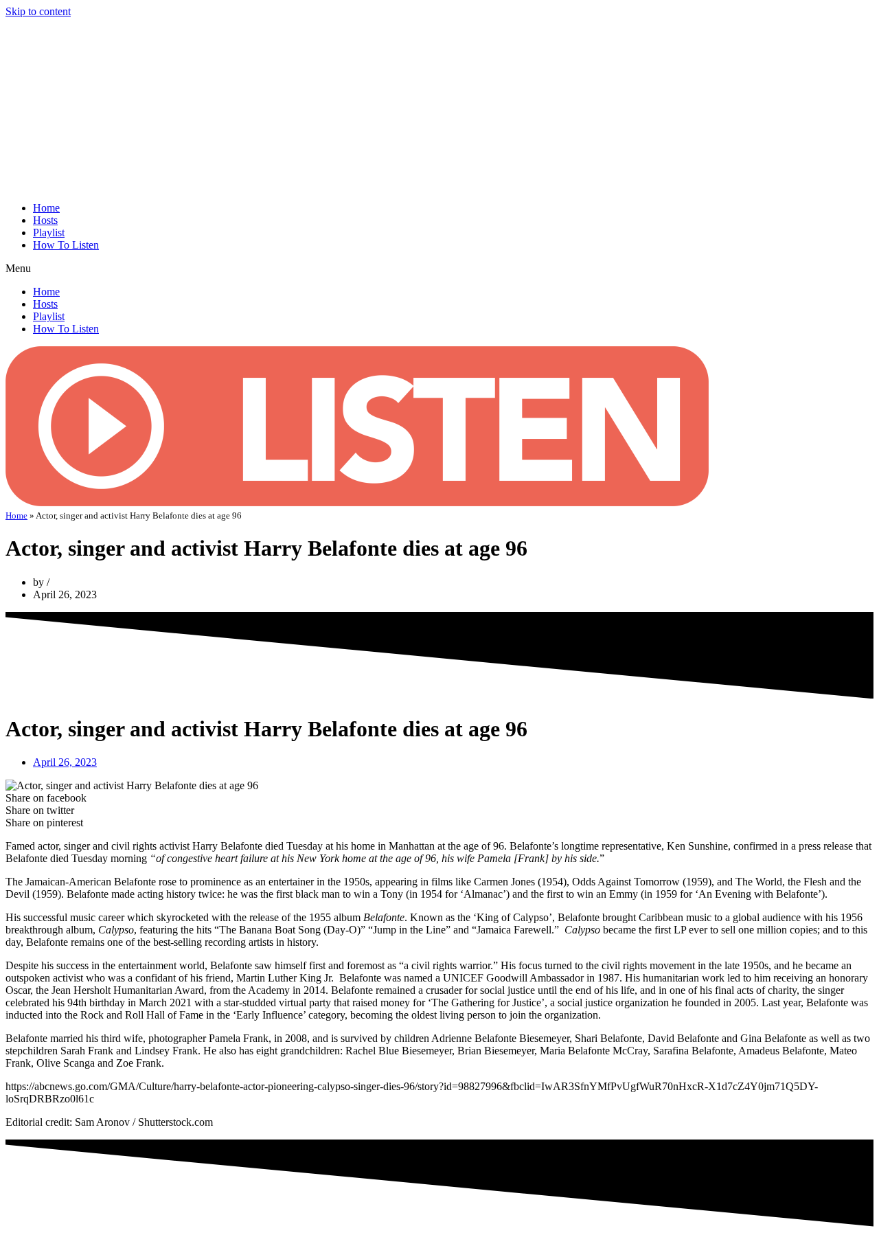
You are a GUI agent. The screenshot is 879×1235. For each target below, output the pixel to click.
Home (46, 208)
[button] (439, 268)
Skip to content (38, 11)
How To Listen (66, 245)
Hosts (45, 220)
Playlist (49, 232)
